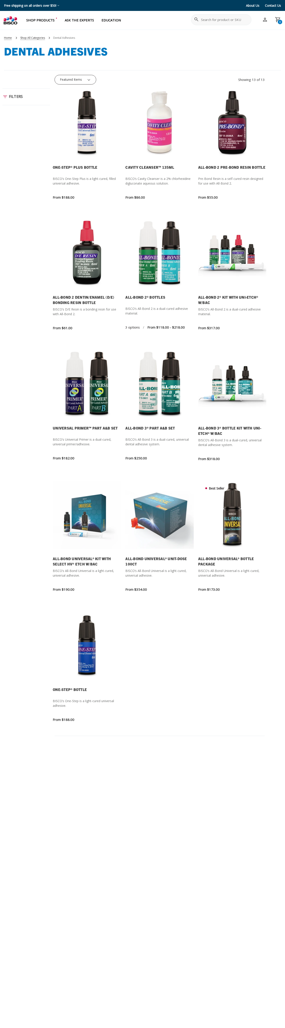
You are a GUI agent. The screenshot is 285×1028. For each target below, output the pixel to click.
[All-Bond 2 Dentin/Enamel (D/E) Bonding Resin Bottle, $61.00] (87, 256)
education (111, 20)
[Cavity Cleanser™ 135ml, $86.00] (159, 126)
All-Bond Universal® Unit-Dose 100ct (156, 561)
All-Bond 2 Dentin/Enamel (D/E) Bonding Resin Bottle (83, 300)
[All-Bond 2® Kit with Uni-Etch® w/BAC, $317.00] (232, 256)
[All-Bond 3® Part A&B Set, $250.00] (159, 387)
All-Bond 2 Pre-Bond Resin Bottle (231, 167)
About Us (252, 5)
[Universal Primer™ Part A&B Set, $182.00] (87, 387)
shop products (40, 20)
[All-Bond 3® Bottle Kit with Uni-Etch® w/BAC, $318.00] (232, 387)
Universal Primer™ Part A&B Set (85, 428)
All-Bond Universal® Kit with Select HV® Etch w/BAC (82, 561)
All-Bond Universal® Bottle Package (226, 561)
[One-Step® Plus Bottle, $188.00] (87, 126)
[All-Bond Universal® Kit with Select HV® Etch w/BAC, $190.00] (87, 517)
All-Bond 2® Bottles (145, 297)
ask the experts (79, 20)
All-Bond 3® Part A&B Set (150, 428)
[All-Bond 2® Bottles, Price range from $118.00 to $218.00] (159, 256)
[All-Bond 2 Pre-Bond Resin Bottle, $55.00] (232, 126)
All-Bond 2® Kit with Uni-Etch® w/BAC (228, 300)
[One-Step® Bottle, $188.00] (87, 648)
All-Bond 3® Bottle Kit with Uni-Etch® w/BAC (229, 431)
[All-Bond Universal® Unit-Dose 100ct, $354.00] (159, 517)
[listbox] (75, 79)
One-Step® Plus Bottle (75, 167)
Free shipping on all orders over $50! (30, 5)
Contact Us (273, 5)
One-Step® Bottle (70, 689)
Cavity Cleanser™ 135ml (149, 167)
